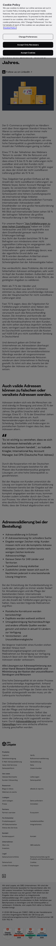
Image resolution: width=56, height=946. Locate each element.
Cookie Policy (10, 28)
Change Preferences (28, 37)
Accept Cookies (28, 52)
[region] (28, 29)
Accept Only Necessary (28, 45)
